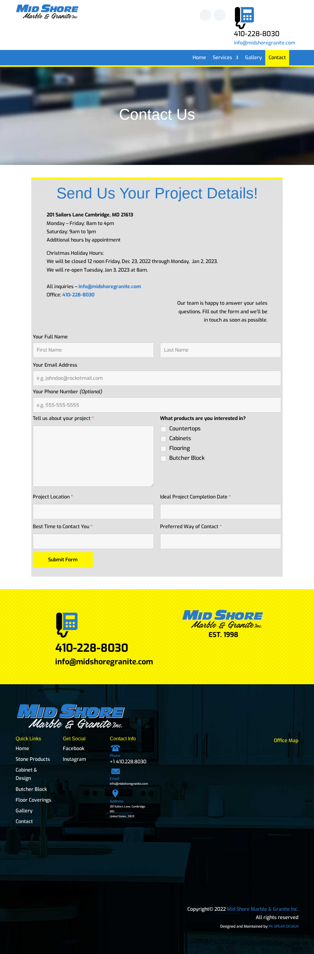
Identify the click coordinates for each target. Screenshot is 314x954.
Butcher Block (187, 458)
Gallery (253, 58)
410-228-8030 (78, 295)
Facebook (73, 748)
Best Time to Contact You (63, 526)
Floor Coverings (33, 800)
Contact (277, 58)
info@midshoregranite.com (264, 43)
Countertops (185, 428)
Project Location (53, 497)
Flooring (179, 448)
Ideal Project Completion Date (195, 497)
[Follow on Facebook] (205, 15)
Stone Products (33, 759)
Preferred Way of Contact (191, 526)
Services (222, 58)
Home (199, 58)
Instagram (74, 759)
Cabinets (180, 438)
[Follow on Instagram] (219, 15)
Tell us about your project (63, 418)
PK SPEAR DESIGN (283, 926)
